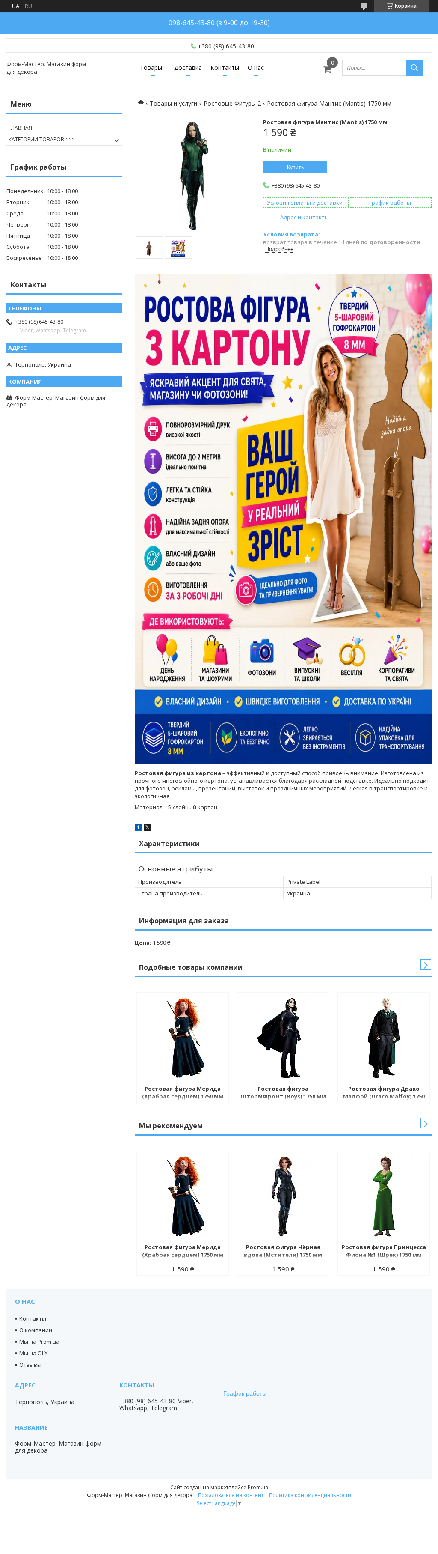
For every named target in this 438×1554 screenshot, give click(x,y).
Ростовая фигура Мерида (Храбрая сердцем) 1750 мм (182, 1092)
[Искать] (414, 68)
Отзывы (30, 1365)
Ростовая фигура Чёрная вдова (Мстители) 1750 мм (283, 1251)
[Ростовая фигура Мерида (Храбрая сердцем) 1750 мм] (182, 1037)
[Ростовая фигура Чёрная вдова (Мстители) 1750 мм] (283, 1196)
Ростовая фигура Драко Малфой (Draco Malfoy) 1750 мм (384, 1093)
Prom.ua (258, 1487)
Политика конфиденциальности (310, 1495)
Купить (295, 167)
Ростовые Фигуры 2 (232, 103)
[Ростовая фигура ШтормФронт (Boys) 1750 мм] (283, 1037)
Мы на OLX (33, 1353)
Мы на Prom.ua (39, 1341)
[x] (147, 828)
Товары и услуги (173, 103)
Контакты (224, 67)
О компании (35, 1330)
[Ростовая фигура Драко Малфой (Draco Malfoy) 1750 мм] (383, 1037)
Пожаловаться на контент (230, 1495)
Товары (151, 67)
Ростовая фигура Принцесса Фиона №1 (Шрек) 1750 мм (384, 1251)
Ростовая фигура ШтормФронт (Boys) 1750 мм (283, 1092)
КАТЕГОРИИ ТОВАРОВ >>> (41, 139)
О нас (256, 67)
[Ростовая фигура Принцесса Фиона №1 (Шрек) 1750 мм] (383, 1196)
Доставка (188, 67)
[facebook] (138, 828)
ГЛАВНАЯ (20, 127)
